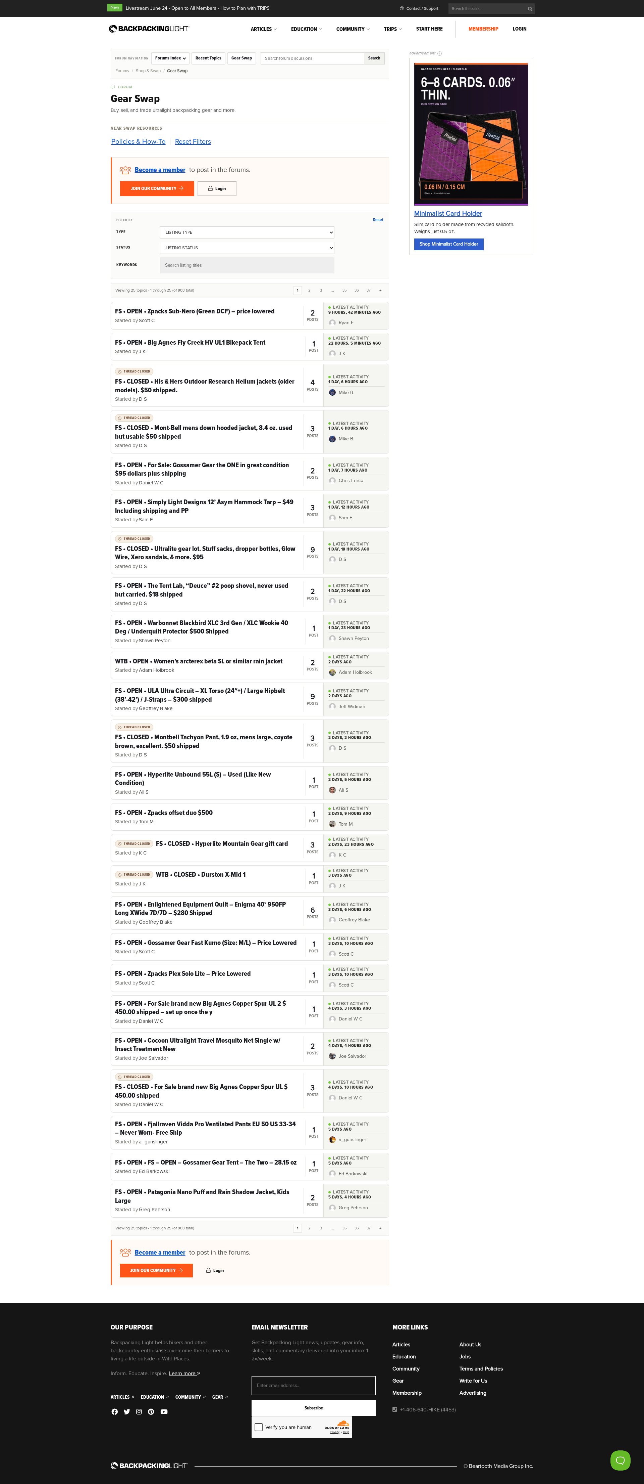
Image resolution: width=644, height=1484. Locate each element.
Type (121, 231)
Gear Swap (241, 58)
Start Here (429, 29)
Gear (218, 1397)
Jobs (465, 1356)
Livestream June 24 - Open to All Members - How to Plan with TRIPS (197, 8)
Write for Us (473, 1381)
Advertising (473, 1393)
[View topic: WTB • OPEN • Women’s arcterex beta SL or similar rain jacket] (217, 665)
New (115, 7)
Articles (261, 29)
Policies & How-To (138, 141)
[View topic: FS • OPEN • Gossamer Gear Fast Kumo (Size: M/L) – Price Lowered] (217, 946)
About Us (470, 1344)
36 (357, 290)
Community (350, 29)
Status (123, 247)
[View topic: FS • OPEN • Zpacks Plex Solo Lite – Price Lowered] (217, 977)
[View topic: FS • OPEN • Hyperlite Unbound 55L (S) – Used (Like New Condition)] (217, 783)
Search (374, 58)
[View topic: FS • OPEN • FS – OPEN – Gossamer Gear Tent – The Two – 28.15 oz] (217, 1166)
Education (304, 29)
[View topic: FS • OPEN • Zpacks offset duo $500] (217, 816)
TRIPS (390, 29)
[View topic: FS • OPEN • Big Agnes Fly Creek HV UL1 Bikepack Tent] (217, 346)
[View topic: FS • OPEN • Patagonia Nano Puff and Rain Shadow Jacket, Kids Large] (217, 1200)
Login (520, 29)
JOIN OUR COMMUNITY (154, 188)
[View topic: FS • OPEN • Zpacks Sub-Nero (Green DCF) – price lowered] (217, 315)
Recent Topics (208, 58)
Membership (483, 29)
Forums (122, 71)
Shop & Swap (148, 71)
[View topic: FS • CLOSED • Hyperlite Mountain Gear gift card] (217, 847)
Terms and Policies (481, 1368)
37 (369, 290)
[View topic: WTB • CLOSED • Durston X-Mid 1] (217, 879)
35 (344, 290)
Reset (378, 219)
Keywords (126, 264)
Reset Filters (193, 141)
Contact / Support (422, 8)
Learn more (183, 1373)
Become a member (160, 170)
